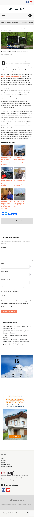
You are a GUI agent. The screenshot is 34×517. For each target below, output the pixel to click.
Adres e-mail (4, 271)
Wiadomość (4, 247)
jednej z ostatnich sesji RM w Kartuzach (11, 76)
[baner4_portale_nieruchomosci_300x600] (15, 416)
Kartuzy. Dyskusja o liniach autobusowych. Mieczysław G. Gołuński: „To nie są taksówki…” (20, 160)
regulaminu (25, 287)
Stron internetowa (5, 279)
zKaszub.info (17, 500)
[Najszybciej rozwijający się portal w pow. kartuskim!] (17, 9)
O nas (2, 458)
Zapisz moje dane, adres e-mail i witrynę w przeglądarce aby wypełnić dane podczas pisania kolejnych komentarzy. (16, 302)
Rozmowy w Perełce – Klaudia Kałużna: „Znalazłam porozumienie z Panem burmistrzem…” (6, 161)
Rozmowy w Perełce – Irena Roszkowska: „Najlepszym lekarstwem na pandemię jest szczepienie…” (7, 205)
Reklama (3, 460)
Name (2, 263)
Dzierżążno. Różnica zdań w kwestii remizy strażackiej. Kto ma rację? (19, 204)
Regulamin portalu (5, 464)
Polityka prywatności (6, 466)
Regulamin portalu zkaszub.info (9, 504)
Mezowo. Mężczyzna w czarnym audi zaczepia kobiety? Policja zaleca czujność (6, 183)
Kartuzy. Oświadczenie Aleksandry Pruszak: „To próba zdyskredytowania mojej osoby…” (20, 183)
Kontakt (3, 462)
